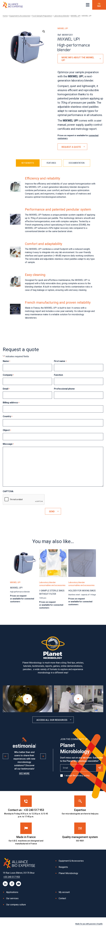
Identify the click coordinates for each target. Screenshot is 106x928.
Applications (12, 892)
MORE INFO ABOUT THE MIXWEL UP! (78, 58)
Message (8, 444)
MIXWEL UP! (75, 16)
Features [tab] (51, 163)
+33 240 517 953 (11, 877)
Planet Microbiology (68, 873)
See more (24, 773)
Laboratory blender (61, 16)
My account (64, 892)
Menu (88, 5)
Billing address (11, 402)
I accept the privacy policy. (77, 775)
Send (52, 511)
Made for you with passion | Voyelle (89, 924)
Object (7, 430)
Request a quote (71, 147)
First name (60, 361)
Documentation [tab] (76, 163)
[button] (43, 31)
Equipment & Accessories (19, 16)
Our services (12, 898)
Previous (5, 756)
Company (8, 375)
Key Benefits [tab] (28, 163)
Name (6, 361)
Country (7, 416)
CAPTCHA (8, 491)
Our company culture (16, 904)
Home (5, 16)
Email (6, 388)
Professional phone (64, 388)
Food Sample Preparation (42, 16)
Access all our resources (51, 720)
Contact (62, 898)
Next (43, 756)
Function (58, 375)
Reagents (63, 867)
